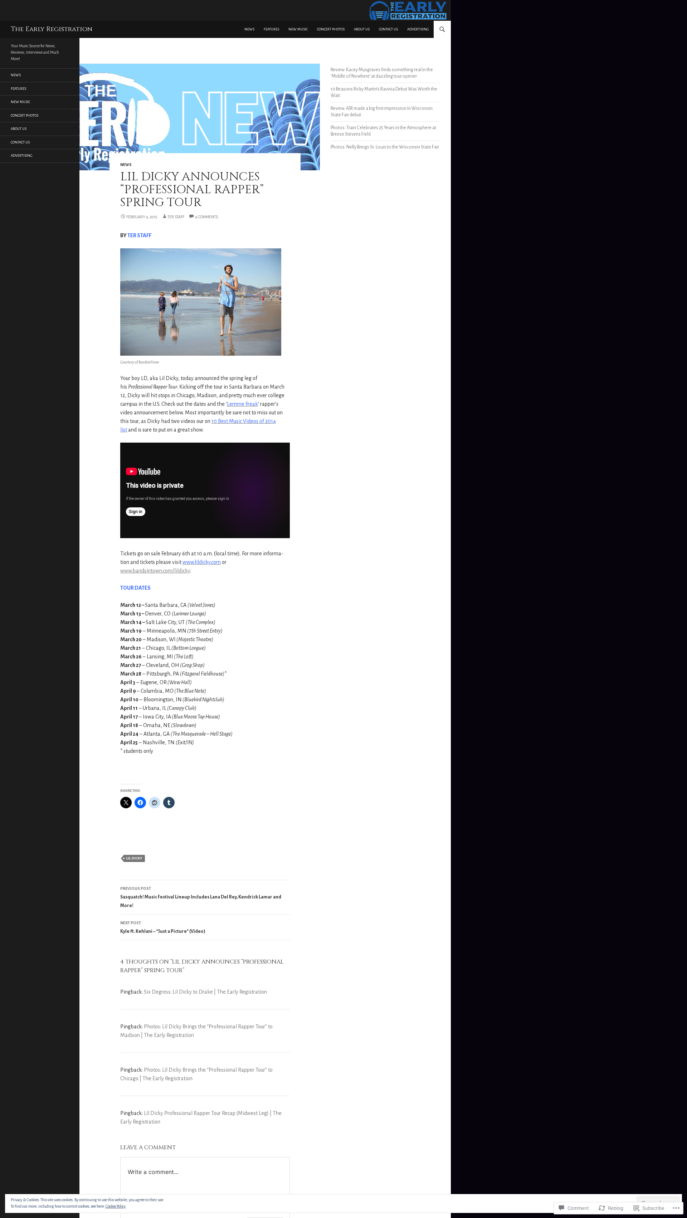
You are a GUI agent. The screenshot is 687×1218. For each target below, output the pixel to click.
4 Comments (206, 217)
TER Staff (175, 217)
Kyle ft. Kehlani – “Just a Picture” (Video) (162, 927)
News (249, 29)
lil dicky (134, 858)
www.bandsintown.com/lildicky (155, 571)
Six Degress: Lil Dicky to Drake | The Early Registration (205, 992)
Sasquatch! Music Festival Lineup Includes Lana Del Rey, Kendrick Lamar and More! (200, 897)
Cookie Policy (116, 1206)
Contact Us (388, 29)
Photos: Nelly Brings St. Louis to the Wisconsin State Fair (385, 147)
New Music (298, 29)
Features (271, 29)
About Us (362, 29)
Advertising (418, 29)
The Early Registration (51, 29)
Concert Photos (331, 29)
